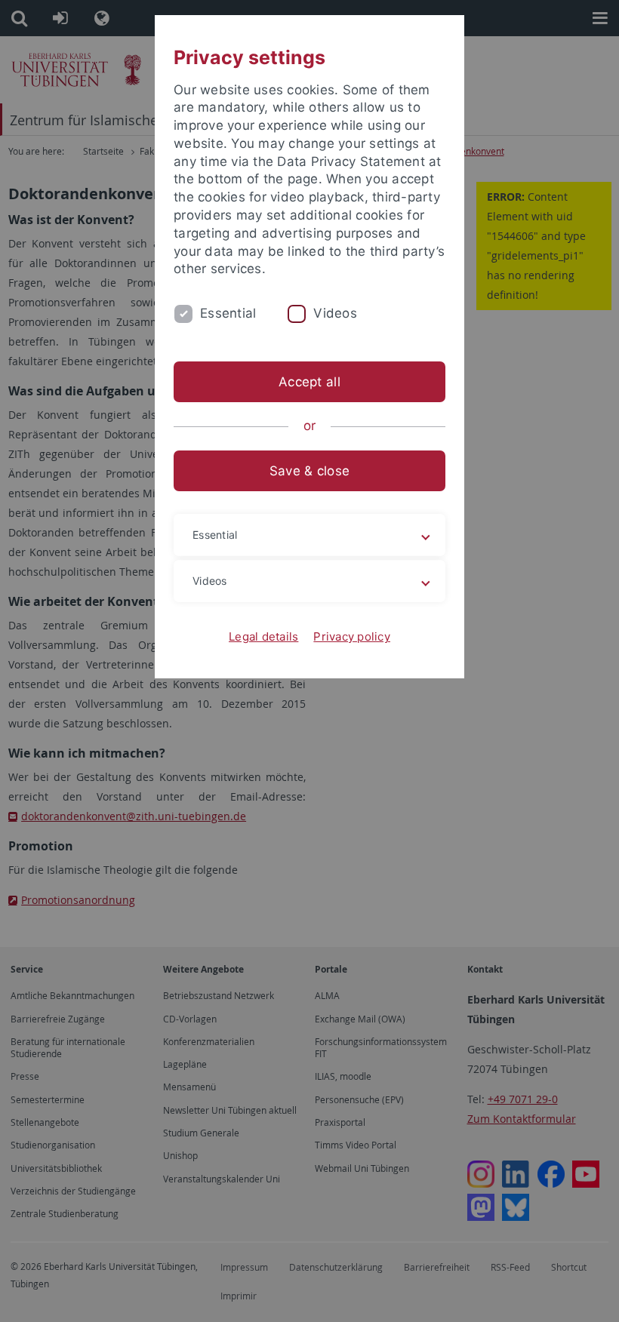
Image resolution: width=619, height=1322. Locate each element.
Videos (335, 313)
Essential (228, 313)
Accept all (309, 381)
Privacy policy (351, 636)
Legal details (263, 636)
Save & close (309, 470)
